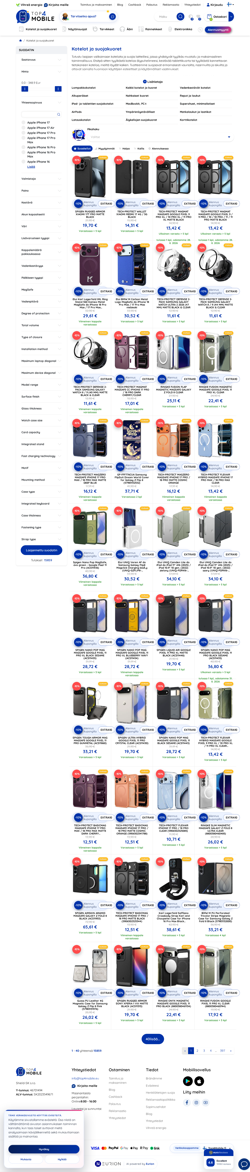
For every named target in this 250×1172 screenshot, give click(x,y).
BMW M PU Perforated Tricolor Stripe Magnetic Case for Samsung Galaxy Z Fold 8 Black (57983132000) (215, 917)
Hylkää (62, 1159)
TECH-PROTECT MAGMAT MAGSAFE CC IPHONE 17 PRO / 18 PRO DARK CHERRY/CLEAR (132, 391)
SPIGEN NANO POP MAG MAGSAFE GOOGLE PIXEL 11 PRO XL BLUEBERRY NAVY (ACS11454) (132, 654)
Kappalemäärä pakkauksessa (31, 252)
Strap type (28, 539)
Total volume (30, 325)
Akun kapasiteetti (33, 214)
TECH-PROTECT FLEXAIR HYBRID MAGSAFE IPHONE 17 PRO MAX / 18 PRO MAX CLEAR (215, 478)
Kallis (141, 148)
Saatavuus (28, 59)
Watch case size (31, 420)
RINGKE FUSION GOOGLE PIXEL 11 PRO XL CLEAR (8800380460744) (215, 1003)
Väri (24, 226)
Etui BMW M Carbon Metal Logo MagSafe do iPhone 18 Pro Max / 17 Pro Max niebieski (132, 303)
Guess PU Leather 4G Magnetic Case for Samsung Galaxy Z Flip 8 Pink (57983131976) (90, 1004)
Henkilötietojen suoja (160, 1092)
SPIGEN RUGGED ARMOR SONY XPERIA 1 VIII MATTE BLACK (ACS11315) (132, 1003)
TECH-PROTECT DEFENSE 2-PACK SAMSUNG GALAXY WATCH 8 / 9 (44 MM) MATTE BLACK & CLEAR (215, 303)
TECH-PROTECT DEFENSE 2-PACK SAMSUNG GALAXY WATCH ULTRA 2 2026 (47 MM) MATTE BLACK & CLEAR (173, 303)
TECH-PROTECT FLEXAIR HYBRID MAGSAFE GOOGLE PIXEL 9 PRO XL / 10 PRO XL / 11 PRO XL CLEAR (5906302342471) (215, 743)
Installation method (34, 349)
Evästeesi (152, 1085)
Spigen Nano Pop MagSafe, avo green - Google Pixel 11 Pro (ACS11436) (90, 565)
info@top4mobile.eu (85, 1078)
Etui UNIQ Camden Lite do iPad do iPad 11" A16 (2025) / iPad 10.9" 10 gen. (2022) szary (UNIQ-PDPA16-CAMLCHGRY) (215, 568)
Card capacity (30, 432)
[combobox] (160, 137)
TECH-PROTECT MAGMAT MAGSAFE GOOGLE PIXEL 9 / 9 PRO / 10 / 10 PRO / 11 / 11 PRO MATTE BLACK (215, 215)
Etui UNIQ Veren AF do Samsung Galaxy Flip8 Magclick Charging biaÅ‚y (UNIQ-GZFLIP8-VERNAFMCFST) (131, 568)
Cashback (134, 4)
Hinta (25, 71)
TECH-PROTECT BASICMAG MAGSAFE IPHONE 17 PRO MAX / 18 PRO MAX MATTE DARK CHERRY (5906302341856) (90, 831)
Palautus (151, 4)
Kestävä (26, 202)
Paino (25, 190)
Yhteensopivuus (31, 102)
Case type (28, 491)
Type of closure (31, 337)
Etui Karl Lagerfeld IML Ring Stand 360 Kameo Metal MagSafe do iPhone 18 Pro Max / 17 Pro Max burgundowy (90, 305)
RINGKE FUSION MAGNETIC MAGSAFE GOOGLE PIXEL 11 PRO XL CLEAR (215, 389)
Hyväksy (44, 1149)
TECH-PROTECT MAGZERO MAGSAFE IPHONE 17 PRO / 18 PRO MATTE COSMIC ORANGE (173, 478)
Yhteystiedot (192, 4)
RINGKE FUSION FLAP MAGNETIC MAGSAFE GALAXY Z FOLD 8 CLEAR (173, 389)
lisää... (153, 1039)
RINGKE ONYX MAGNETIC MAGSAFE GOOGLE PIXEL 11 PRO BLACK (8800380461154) (173, 1003)
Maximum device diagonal (38, 373)
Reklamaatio (171, 4)
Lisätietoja (155, 82)
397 (222, 1051)
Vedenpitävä (29, 301)
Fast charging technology (38, 456)
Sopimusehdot (156, 1107)
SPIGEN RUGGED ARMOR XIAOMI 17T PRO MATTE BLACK (90, 214)
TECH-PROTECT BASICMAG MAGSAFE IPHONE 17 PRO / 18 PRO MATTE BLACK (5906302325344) (131, 917)
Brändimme (154, 1078)
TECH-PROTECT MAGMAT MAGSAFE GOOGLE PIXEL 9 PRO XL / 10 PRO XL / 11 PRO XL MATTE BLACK (173, 215)
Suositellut (84, 148)
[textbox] (160, 137)
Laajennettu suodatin (41, 550)
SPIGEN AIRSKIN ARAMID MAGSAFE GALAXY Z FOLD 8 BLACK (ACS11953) (90, 915)
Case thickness (31, 515)
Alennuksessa (160, 148)
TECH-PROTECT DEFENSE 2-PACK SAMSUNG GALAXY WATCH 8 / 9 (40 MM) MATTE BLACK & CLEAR (90, 391)
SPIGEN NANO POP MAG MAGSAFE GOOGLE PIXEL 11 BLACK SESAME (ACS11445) (173, 740)
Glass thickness (31, 408)
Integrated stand (32, 444)
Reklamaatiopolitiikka (160, 1099)
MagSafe (27, 289)
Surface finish (30, 396)
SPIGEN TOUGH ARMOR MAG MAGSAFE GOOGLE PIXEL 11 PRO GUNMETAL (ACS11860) (90, 740)
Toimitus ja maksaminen (96, 4)
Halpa (126, 148)
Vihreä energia (31, 5)
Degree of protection (35, 313)
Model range (29, 384)
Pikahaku (93, 129)
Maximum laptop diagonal (38, 361)
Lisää (31, 167)
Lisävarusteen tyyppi (35, 238)
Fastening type (31, 527)
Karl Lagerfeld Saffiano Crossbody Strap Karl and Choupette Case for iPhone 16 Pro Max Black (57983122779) (173, 918)
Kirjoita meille (59, 5)
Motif (24, 468)
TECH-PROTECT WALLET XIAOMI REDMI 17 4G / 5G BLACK (131, 214)
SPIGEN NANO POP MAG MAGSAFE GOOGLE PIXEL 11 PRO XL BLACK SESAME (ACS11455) (90, 654)
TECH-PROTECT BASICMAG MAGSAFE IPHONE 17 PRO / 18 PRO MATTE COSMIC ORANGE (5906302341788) (131, 829)
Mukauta (26, 1159)
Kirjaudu (217, 5)
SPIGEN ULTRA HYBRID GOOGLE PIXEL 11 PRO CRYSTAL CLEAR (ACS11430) (131, 740)
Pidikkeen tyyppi (32, 277)
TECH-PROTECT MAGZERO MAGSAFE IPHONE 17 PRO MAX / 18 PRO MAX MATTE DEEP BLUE (90, 478)
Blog (120, 4)
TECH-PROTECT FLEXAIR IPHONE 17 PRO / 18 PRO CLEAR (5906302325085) (173, 828)
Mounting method (33, 480)
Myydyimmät (106, 148)
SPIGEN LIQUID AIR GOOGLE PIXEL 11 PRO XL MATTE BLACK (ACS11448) (174, 652)
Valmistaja (28, 178)
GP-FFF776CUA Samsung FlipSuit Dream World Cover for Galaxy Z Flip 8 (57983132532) (132, 478)
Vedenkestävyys (32, 266)
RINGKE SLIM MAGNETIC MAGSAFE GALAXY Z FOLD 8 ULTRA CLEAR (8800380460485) (215, 829)
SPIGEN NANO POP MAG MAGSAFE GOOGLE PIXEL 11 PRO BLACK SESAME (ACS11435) (215, 654)
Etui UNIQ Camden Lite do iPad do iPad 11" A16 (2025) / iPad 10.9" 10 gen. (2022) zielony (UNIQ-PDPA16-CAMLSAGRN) (173, 568)
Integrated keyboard (35, 503)
